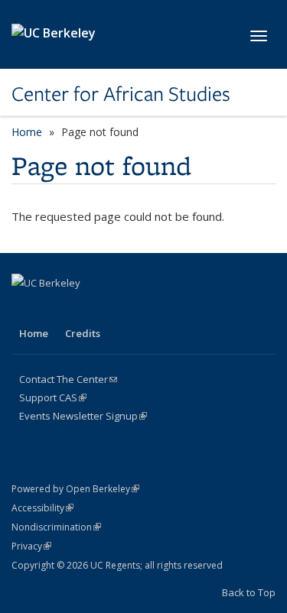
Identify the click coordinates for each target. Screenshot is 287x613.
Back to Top (249, 592)
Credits (82, 333)
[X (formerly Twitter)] (55, 308)
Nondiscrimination (56, 527)
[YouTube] (115, 308)
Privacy (31, 546)
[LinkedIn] (85, 308)
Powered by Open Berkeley (75, 488)
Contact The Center (68, 379)
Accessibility (42, 507)
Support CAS (52, 397)
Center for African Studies (120, 94)
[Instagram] (145, 308)
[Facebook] (25, 308)
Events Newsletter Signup (83, 416)
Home (26, 132)
